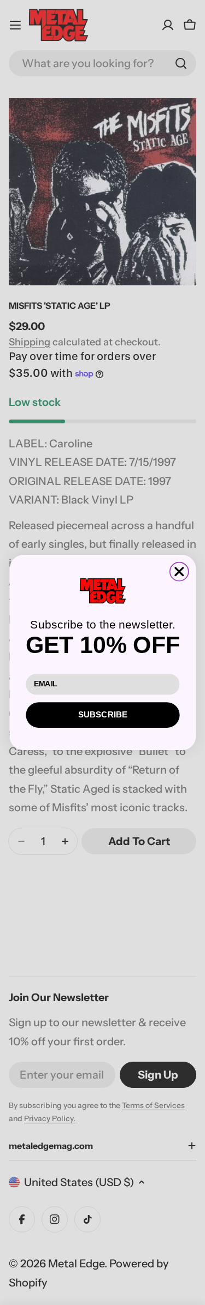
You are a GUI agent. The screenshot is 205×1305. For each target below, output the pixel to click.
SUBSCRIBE (102, 715)
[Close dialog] (178, 571)
